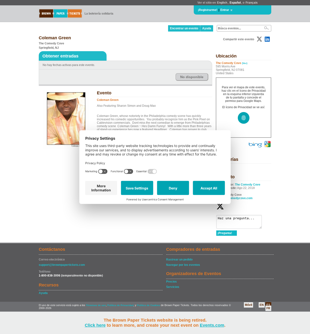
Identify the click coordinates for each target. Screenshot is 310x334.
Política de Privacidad (120, 305)
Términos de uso (96, 305)
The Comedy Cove (247, 184)
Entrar (224, 10)
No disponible (191, 77)
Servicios (172, 287)
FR (268, 308)
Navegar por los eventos (183, 265)
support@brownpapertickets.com (62, 265)
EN (262, 305)
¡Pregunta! (224, 233)
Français (252, 2)
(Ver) (244, 63)
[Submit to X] (259, 39)
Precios (171, 281)
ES (268, 305)
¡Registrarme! (207, 10)
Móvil (248, 305)
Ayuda (206, 28)
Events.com (212, 325)
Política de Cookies (148, 305)
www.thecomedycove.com (234, 198)
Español (235, 2)
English (222, 2)
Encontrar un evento (184, 28)
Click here (95, 325)
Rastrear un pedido (179, 259)
